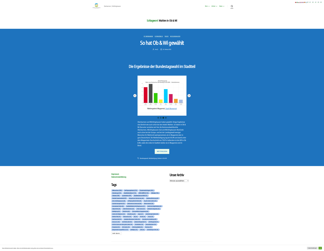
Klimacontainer (148, 203)
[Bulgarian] (299, 2)
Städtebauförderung (152, 198)
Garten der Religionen (118, 214)
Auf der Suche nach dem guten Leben (122, 224)
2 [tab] (161, 118)
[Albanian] (295, 2)
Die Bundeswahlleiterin (167, 107)
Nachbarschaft (116, 219)
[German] (305, 2)
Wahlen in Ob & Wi (162, 158)
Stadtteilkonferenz (130, 193)
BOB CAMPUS (143, 193)
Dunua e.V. (115, 222)
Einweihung (131, 214)
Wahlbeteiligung (153, 158)
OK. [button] (320, 248)
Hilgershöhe (116, 209)
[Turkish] (321, 2)
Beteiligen (134, 229)
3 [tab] (163, 118)
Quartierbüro (126, 195)
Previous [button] (135, 95)
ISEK (142, 229)
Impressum (115, 174)
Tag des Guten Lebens (150, 201)
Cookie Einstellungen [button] (312, 248)
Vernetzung (116, 193)
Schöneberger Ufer (152, 229)
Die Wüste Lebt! (127, 222)
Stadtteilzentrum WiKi (140, 195)
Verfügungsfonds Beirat (134, 201)
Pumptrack (115, 227)
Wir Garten (125, 227)
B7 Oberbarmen (148, 36)
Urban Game (141, 209)
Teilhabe (154, 193)
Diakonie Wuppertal (140, 222)
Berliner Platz (116, 216)
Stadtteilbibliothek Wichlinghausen (135, 206)
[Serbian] (319, 2)
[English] (302, 2)
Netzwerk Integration (153, 209)
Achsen (213, 6)
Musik (142, 216)
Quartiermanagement (118, 203)
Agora (140, 214)
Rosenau (148, 227)
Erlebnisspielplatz (137, 227)
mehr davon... (116, 233)
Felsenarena (127, 216)
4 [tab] (166, 118)
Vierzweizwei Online (118, 206)
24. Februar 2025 (167, 49)
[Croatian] (300, 2)
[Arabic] (297, 2)
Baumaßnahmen (151, 224)
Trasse (166, 36)
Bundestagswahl (144, 158)
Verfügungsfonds (131, 190)
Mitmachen (117, 190)
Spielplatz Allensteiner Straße (132, 219)
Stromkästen (139, 224)
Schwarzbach (159, 36)
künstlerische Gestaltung (149, 219)
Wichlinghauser (175, 36)
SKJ (135, 216)
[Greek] (306, 2)
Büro (206, 6)
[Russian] (316, 2)
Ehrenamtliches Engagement (140, 211)
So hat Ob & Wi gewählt (162, 42)
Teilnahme (126, 211)
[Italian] (308, 2)
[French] (303, 2)
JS (157, 49)
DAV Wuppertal (153, 222)
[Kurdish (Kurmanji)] (310, 2)
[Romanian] (313, 2)
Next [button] (189, 95)
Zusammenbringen (146, 190)
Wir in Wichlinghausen (118, 201)
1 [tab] (158, 118)
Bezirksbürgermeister (152, 214)
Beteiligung (116, 211)
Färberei (115, 195)
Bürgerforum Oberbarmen (136, 198)
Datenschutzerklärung (118, 177)
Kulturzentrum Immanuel (134, 203)
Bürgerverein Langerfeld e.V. (120, 229)
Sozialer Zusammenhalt (119, 198)
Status (220, 6)
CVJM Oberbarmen (128, 209)
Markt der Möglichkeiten (154, 206)
